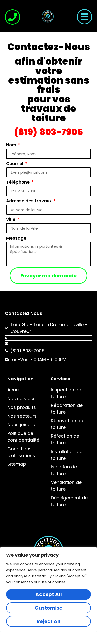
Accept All (48, 594)
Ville (11, 219)
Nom (11, 145)
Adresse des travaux (29, 201)
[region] (48, 589)
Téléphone (18, 182)
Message (16, 238)
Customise (48, 607)
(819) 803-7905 (48, 132)
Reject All (48, 621)
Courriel (15, 164)
